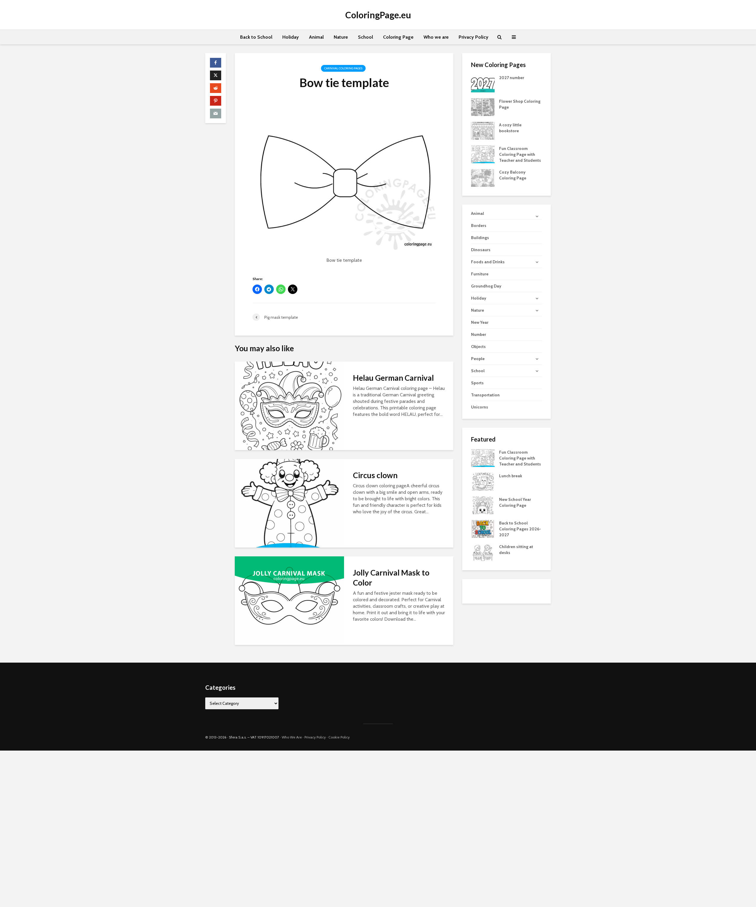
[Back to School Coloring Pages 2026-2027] (483, 528)
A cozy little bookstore (510, 127)
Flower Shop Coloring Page (519, 104)
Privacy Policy (473, 37)
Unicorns (479, 407)
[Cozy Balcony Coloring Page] (483, 177)
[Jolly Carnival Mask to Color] (289, 600)
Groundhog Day (486, 286)
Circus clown (375, 475)
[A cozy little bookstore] (483, 130)
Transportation (485, 395)
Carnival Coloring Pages (343, 68)
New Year (479, 322)
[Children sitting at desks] (483, 552)
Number (478, 334)
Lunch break (510, 475)
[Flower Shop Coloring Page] (483, 106)
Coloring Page (398, 37)
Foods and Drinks (488, 261)
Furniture (479, 274)
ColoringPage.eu (378, 14)
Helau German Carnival (393, 378)
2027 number (511, 77)
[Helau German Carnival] (289, 405)
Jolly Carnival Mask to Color (391, 577)
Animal (316, 37)
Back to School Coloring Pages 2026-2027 (520, 528)
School (365, 37)
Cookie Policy (339, 737)
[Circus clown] (289, 503)
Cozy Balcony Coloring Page (512, 175)
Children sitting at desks (516, 549)
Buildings (480, 237)
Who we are (436, 37)
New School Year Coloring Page (515, 502)
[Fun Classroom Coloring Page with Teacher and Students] (483, 153)
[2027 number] (483, 83)
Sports (477, 382)
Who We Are (292, 737)
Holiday (290, 37)
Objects (478, 346)
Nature (341, 37)
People (478, 358)
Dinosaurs (481, 249)
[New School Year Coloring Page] (483, 505)
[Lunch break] (483, 481)
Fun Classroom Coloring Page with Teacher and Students (520, 154)
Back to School (256, 37)
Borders (478, 225)
